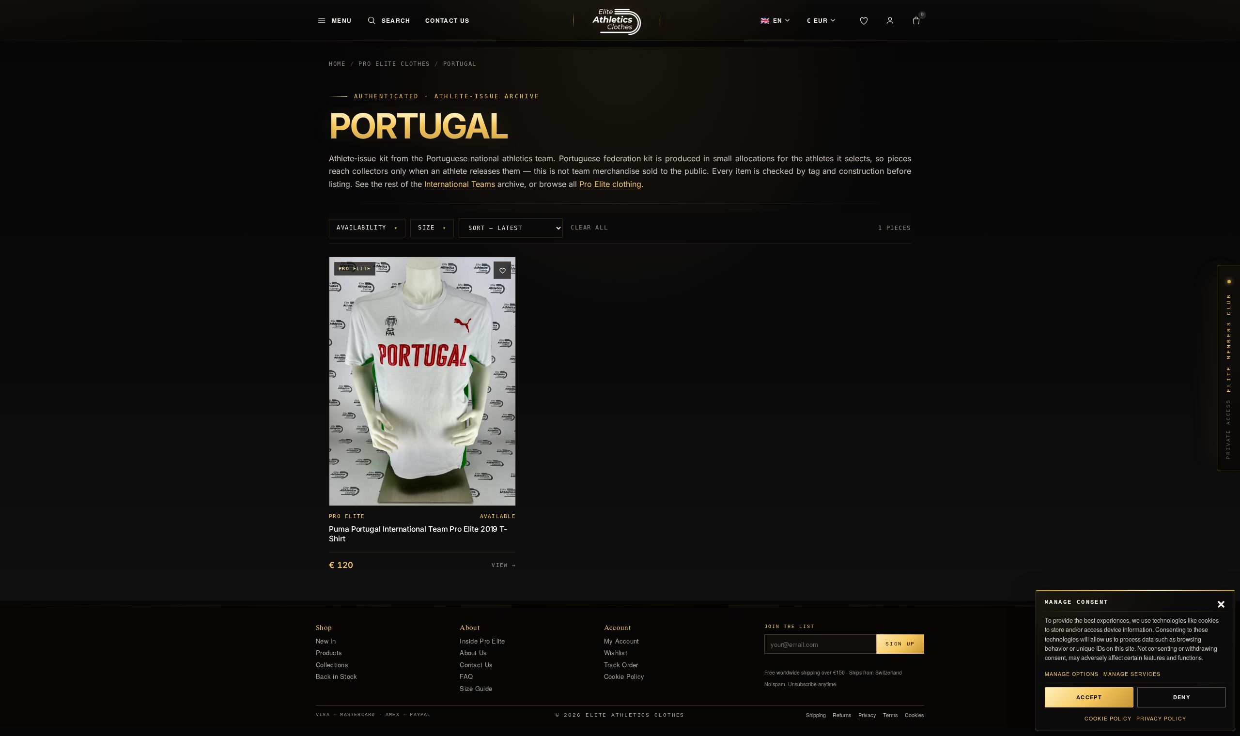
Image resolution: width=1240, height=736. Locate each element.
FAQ (466, 676)
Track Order (621, 664)
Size (432, 227)
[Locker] (863, 20)
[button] (1221, 603)
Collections (332, 664)
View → (504, 565)
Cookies (914, 715)
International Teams (459, 184)
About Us (473, 652)
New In (326, 641)
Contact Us (447, 20)
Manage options (1072, 673)
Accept (1089, 697)
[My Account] (890, 20)
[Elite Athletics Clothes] (616, 20)
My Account (621, 641)
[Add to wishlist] (502, 270)
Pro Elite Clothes (394, 64)
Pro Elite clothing (610, 184)
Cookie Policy (1108, 718)
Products (329, 652)
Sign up (900, 644)
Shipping (816, 715)
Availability (367, 227)
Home (337, 64)
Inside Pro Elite (482, 641)
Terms (890, 715)
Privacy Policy (1161, 718)
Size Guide (476, 688)
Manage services (1132, 673)
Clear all (589, 227)
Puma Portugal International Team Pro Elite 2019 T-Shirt (418, 534)
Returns (842, 715)
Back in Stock (336, 676)
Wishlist (615, 652)
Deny (1181, 697)
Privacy (867, 715)
